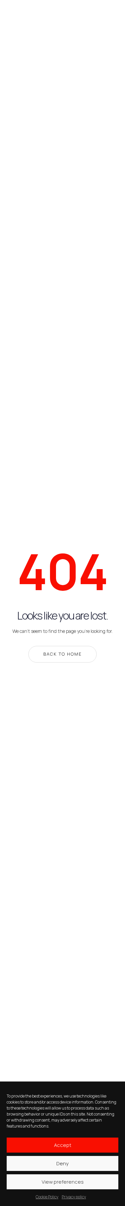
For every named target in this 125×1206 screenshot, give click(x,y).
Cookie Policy (47, 1197)
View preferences (63, 1181)
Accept (62, 1145)
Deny (62, 1163)
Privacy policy (74, 1197)
